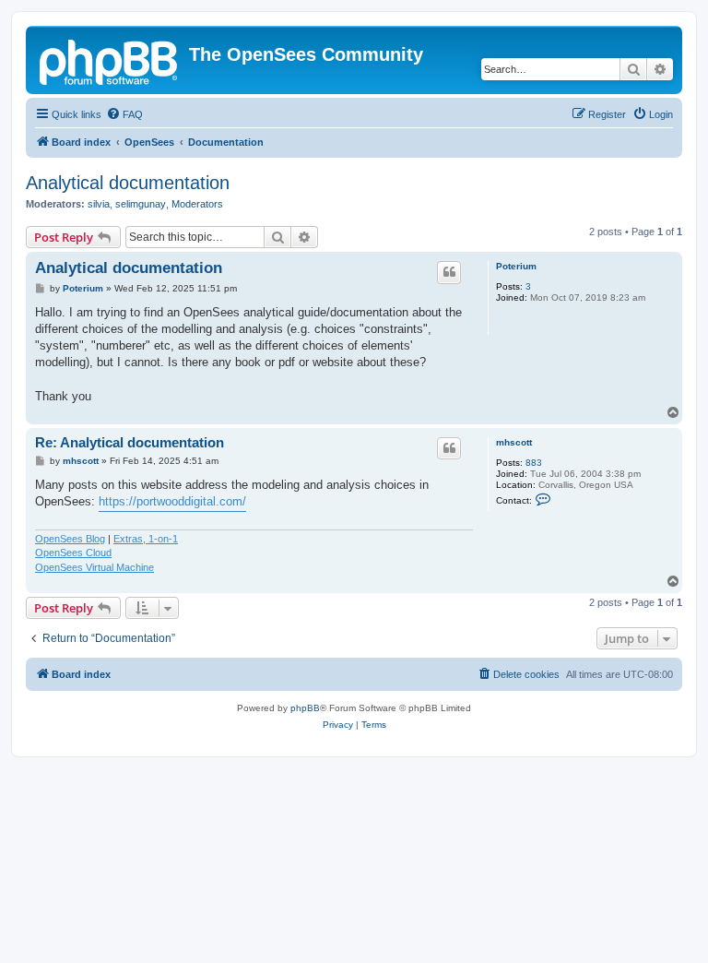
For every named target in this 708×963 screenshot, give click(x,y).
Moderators (197, 203)
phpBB (305, 708)
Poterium (516, 266)
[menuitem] (124, 114)
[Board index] (109, 59)
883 (533, 463)
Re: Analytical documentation (129, 442)
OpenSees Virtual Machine (94, 567)
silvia (99, 203)
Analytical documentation (128, 182)
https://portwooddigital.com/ (172, 501)
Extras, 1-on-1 (145, 538)
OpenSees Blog (70, 538)
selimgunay (140, 203)
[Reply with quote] (449, 272)
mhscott (514, 442)
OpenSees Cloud (73, 552)
